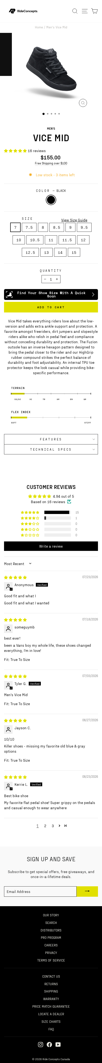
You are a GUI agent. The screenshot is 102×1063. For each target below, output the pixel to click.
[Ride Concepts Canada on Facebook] (49, 1044)
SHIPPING (51, 991)
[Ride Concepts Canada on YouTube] (58, 1044)
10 (18, 239)
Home (39, 27)
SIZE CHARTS (51, 1021)
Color (51, 190)
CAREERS (51, 945)
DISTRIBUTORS (51, 930)
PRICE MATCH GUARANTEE (51, 1006)
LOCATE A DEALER (51, 1014)
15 (74, 252)
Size (27, 218)
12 (83, 239)
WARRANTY (51, 999)
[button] (16, 150)
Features (51, 439)
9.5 (84, 227)
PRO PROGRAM (51, 937)
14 (60, 252)
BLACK (51, 200)
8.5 (56, 227)
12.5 (30, 252)
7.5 (29, 227)
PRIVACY (51, 952)
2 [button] (45, 825)
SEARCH (51, 922)
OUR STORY (51, 915)
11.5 (67, 239)
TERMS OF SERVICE (51, 960)
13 (46, 252)
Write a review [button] (51, 546)
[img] (15, 577)
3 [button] (53, 825)
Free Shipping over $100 (51, 163)
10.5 (35, 239)
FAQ (51, 1029)
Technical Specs (51, 449)
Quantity (51, 270)
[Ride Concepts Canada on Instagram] (40, 1044)
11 (51, 239)
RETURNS (51, 984)
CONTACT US (51, 976)
